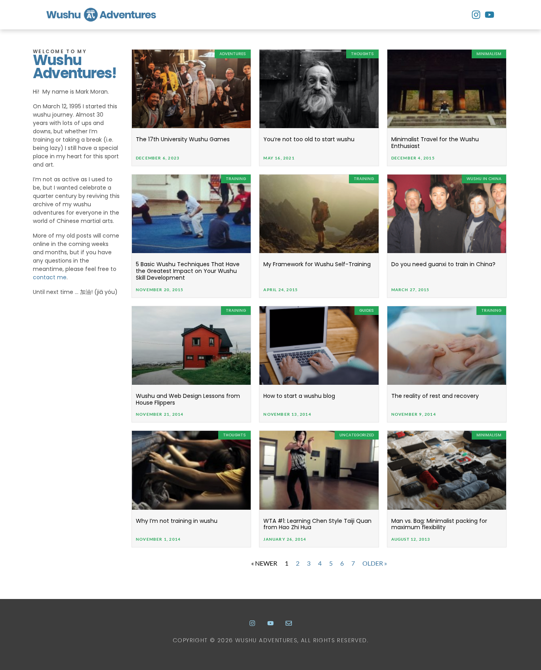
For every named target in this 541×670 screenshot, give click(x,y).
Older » (374, 563)
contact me (50, 277)
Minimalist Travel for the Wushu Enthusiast (435, 142)
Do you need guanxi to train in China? (443, 264)
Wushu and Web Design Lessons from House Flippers (188, 399)
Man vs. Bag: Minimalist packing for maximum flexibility (439, 524)
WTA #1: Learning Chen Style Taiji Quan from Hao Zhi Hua (317, 524)
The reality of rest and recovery (435, 396)
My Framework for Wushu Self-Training (317, 264)
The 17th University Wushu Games (183, 139)
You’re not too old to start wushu (308, 139)
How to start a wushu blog (299, 396)
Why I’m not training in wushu (176, 521)
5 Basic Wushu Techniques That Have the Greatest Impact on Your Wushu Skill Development (188, 271)
